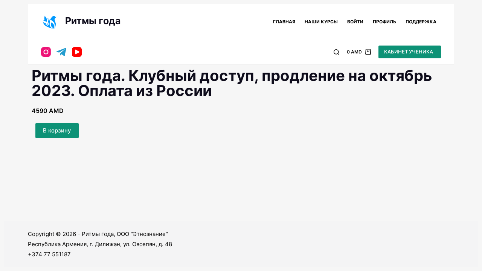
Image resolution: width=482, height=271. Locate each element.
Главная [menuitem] (284, 21)
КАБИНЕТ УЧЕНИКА (408, 52)
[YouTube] (77, 52)
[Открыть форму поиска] (336, 52)
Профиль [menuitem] (384, 21)
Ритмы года (93, 20)
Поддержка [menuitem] (421, 21)
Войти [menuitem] (355, 21)
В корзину (57, 130)
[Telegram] (61, 52)
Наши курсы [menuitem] (321, 21)
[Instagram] (46, 52)
